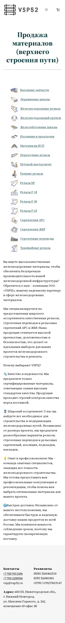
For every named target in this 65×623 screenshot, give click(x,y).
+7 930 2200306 (13, 578)
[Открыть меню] (46, 10)
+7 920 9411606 (13, 573)
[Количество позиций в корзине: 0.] (58, 9)
